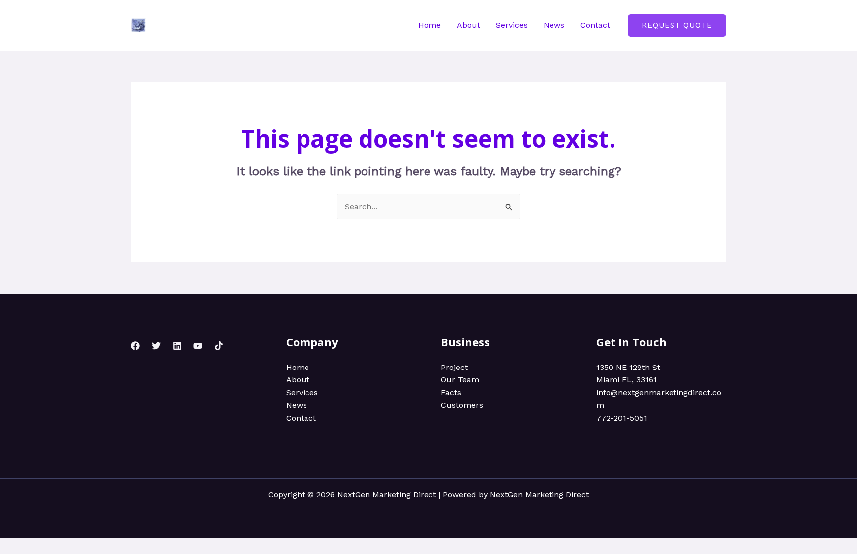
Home (429, 25)
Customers (462, 405)
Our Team (460, 379)
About (468, 25)
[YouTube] (197, 345)
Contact (595, 25)
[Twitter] (156, 345)
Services (512, 25)
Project (454, 367)
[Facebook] (135, 345)
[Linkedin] (177, 345)
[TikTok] (218, 345)
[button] (677, 25)
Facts (451, 392)
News (554, 25)
